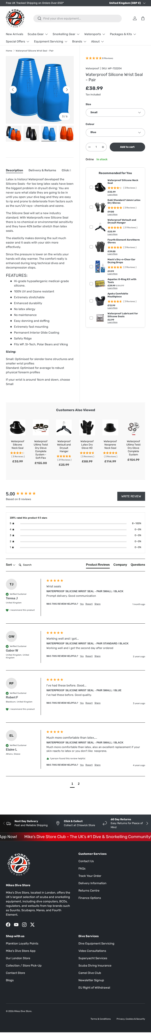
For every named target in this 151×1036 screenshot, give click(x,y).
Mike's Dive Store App (21, 951)
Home (9, 50)
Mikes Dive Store (22, 1011)
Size (88, 104)
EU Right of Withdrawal (94, 987)
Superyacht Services (92, 958)
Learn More (112, 195)
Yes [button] (82, 604)
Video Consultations (92, 951)
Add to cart (127, 146)
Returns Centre (88, 890)
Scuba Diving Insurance (94, 965)
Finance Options (89, 898)
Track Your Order (89, 876)
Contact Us (86, 861)
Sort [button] (9, 564)
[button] (72, 784)
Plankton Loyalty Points (22, 943)
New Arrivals (14, 34)
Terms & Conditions (101, 1019)
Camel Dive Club (89, 973)
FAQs (81, 868)
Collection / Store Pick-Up (24, 965)
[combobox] (77, 18)
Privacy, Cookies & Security (131, 1019)
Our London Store (18, 958)
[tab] (14, 170)
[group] (25, 494)
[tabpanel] (40, 281)
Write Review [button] (131, 496)
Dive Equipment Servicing (96, 943)
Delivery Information (92, 883)
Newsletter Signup (91, 980)
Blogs (10, 980)
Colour (90, 124)
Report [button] (89, 604)
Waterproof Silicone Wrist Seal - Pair (35, 50)
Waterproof (92, 68)
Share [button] (97, 604)
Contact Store (15, 973)
